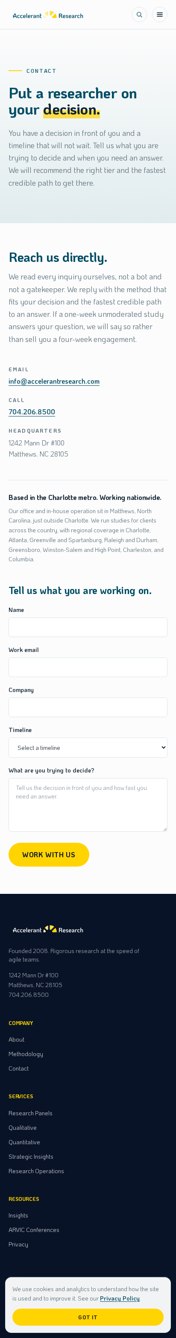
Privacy (18, 1244)
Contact (19, 1068)
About (16, 1039)
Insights (18, 1215)
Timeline (20, 730)
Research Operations (36, 1171)
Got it (88, 1317)
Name (16, 610)
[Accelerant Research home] (48, 14)
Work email (24, 650)
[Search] (139, 14)
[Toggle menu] (159, 14)
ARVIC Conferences (34, 1230)
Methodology (26, 1054)
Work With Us (49, 854)
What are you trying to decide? (51, 770)
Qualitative (23, 1127)
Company (21, 690)
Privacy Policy (120, 1298)
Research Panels (31, 1113)
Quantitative (24, 1142)
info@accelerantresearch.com (54, 380)
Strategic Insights (31, 1156)
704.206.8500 (32, 411)
